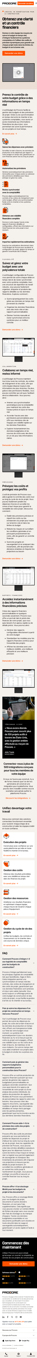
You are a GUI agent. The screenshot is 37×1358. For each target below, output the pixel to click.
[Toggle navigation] (36, 3)
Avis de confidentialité (6, 1345)
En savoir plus (9, 855)
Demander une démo (25, 3)
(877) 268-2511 (19, 1321)
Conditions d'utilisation (18, 1345)
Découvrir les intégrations (17, 798)
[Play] (18, 72)
